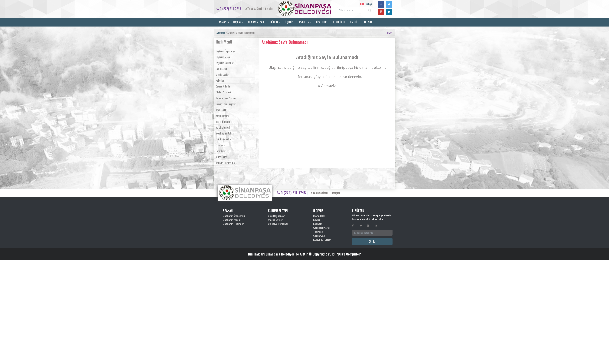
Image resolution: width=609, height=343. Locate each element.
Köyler (316, 220)
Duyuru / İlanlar (223, 86)
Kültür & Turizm (322, 240)
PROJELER (304, 22)
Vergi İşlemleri (223, 127)
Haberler (220, 80)
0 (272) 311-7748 (230, 8)
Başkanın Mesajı (223, 57)
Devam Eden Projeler (226, 104)
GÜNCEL (274, 22)
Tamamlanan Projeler (226, 98)
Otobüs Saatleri (223, 92)
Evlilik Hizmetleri (224, 139)
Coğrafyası (319, 236)
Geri (390, 33)
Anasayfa (220, 33)
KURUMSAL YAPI (256, 22)
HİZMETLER (321, 22)
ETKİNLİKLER (339, 22)
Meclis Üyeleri (222, 75)
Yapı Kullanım (222, 116)
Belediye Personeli (278, 224)
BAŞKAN (237, 22)
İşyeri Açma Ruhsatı (225, 133)
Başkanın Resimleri (225, 63)
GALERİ (353, 22)
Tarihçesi (318, 232)
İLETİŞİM (367, 22)
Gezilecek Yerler (321, 228)
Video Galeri (222, 157)
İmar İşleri (221, 110)
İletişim (269, 8)
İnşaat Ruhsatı (223, 122)
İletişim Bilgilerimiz (225, 163)
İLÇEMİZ (289, 22)
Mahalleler (319, 216)
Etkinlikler (221, 145)
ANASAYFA (224, 22)
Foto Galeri (221, 151)
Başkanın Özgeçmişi (225, 51)
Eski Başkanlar (222, 69)
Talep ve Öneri (255, 8)
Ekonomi (318, 224)
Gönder (372, 241)
